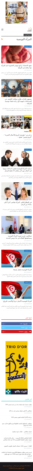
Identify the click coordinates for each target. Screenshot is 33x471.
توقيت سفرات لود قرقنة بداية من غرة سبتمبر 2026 (18, 404)
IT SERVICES (12, 468)
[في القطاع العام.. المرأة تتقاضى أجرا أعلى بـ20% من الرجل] (16, 191)
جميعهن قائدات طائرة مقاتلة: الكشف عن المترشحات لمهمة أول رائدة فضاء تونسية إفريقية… (18, 101)
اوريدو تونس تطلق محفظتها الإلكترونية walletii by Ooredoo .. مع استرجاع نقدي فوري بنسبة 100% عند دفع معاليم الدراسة (17, 454)
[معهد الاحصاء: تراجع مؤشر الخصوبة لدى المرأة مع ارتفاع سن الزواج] (16, 54)
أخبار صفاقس (28, 217)
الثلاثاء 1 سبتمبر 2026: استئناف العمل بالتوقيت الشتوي (18, 446)
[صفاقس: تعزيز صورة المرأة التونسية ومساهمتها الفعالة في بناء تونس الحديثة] (16, 225)
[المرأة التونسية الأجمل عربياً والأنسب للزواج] (16, 290)
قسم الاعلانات (28, 116)
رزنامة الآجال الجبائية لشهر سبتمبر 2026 (21, 417)
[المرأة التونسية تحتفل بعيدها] (16, 258)
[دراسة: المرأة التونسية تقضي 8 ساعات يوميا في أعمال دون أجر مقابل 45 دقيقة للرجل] (16, 157)
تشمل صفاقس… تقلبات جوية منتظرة (22, 431)
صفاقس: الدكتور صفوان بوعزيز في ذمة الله (20, 411)
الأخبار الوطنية (28, 46)
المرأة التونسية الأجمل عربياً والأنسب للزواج (17, 301)
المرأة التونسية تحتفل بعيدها (22, 270)
